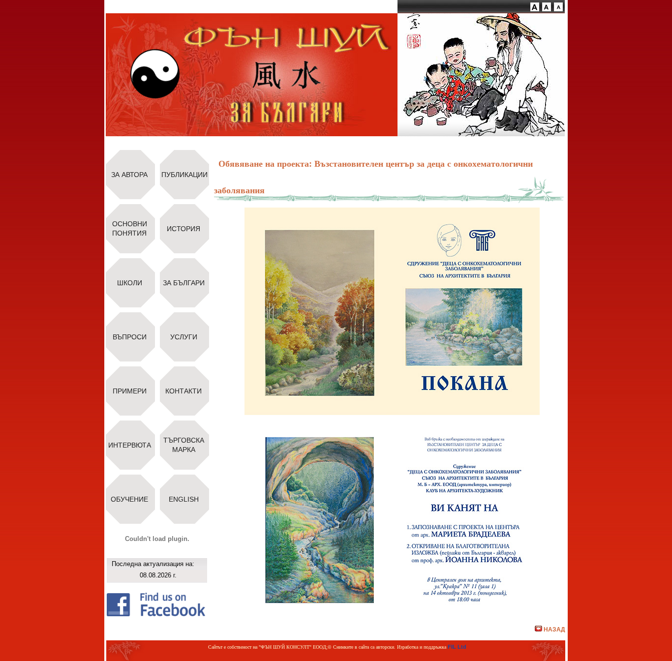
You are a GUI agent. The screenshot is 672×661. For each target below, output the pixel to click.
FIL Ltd (457, 647)
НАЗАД (554, 629)
